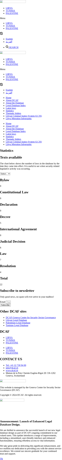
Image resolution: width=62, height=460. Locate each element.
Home (8, 97)
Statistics (10, 110)
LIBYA (9, 8)
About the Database (15, 103)
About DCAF (12, 100)
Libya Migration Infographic (19, 118)
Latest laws (11, 108)
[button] (31, 18)
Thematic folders (13, 113)
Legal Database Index (16, 105)
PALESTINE (12, 13)
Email (3, 302)
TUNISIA (10, 10)
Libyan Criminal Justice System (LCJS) (24, 116)
